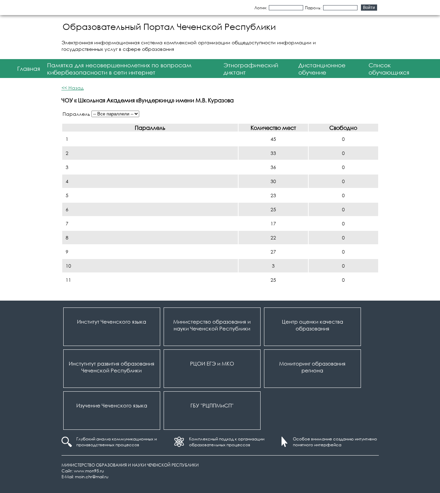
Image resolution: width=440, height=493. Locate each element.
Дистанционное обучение (321, 68)
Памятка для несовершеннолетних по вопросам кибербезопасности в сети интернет (119, 68)
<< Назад (73, 88)
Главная (28, 68)
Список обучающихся (388, 68)
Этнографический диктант (250, 68)
